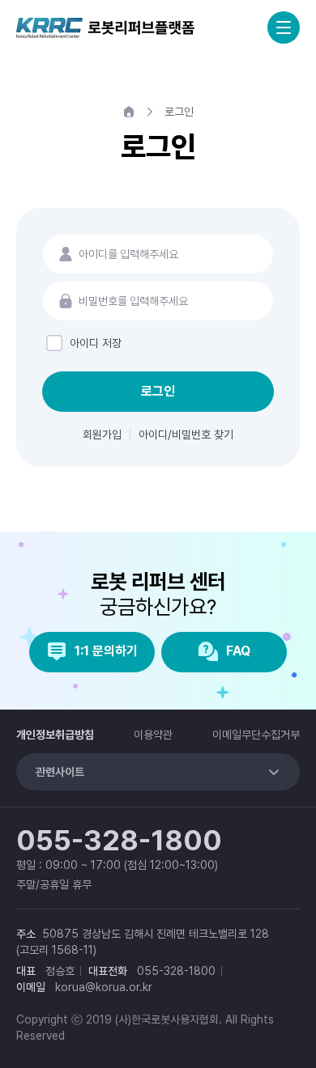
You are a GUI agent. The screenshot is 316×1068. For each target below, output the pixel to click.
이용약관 (153, 734)
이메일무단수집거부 (256, 734)
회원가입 (102, 434)
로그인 (158, 391)
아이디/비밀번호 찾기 (186, 434)
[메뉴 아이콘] (283, 27)
